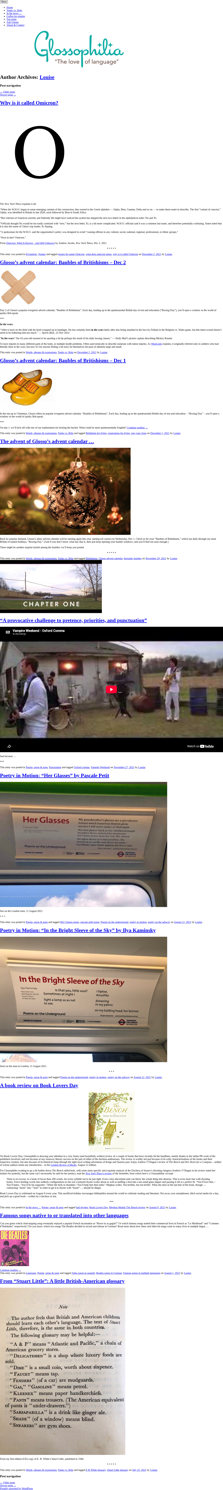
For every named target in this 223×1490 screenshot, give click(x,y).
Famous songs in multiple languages (141, 1273)
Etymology (31, 254)
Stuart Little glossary (117, 1470)
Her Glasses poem (69, 922)
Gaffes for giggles (16, 16)
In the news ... (33, 1207)
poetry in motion (138, 922)
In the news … (14, 13)
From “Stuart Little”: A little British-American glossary (62, 1281)
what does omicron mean (99, 254)
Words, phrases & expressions (41, 352)
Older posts (7, 91)
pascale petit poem (89, 922)
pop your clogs (138, 433)
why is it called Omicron (125, 254)
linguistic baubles (133, 558)
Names (42, 254)
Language (31, 1273)
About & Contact (15, 25)
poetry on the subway (159, 922)
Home (10, 7)
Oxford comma (81, 767)
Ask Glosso (13, 22)
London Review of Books (63, 1165)
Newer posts (8, 94)
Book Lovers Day (98, 1207)
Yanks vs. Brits (14, 10)
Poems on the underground (114, 922)
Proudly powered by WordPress (16, 1488)
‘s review (99, 1173)
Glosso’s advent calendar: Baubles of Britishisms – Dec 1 (63, 360)
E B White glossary (96, 1470)
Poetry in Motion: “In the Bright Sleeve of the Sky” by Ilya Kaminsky (78, 930)
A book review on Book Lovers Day (39, 1085)
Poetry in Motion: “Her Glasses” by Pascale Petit (54, 775)
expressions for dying (119, 433)
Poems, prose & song (37, 767)
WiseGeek (156, 343)
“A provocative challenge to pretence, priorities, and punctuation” (73, 620)
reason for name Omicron (71, 254)
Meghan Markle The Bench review (127, 1207)
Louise (47, 77)
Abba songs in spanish (83, 1273)
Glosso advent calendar (110, 558)
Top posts (11, 19)
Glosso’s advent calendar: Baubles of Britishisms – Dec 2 (63, 262)
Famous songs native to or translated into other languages (64, 1215)
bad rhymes (82, 1207)
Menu (4, 1)
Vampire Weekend (100, 767)
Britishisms (91, 558)
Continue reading (137, 427)
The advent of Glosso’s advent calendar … (47, 441)
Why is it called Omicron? (29, 103)
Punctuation (55, 767)
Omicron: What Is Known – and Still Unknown (30, 243)
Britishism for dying (96, 433)
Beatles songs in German (109, 1273)
